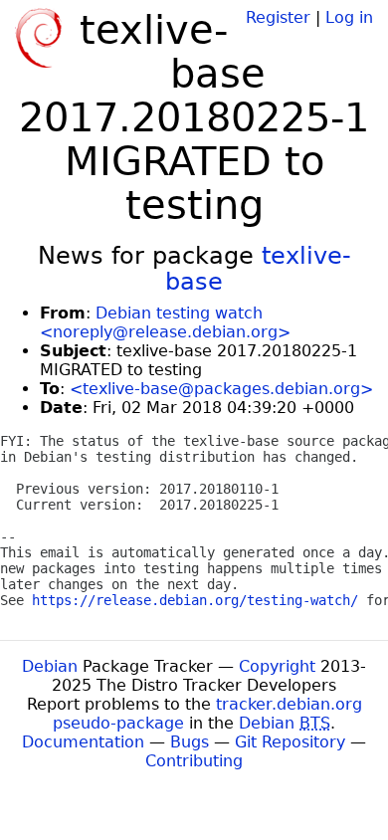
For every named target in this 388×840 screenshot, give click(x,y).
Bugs (189, 742)
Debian (50, 666)
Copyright (277, 666)
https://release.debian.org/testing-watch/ (195, 600)
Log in (349, 17)
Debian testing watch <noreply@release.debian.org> (165, 322)
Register (278, 17)
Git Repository (290, 742)
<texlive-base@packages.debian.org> (221, 388)
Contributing (194, 760)
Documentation (83, 742)
